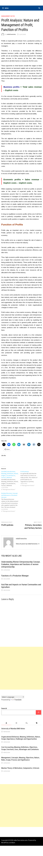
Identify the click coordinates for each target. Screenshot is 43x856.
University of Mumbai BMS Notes (13, 729)
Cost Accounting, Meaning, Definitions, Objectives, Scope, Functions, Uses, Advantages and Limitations (20, 748)
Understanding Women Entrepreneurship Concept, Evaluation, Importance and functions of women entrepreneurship (20, 564)
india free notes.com (21, 840)
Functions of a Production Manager (15, 575)
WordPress (5, 843)
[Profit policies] (30, 478)
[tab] (6, 723)
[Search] (38, 712)
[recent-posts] (16, 723)
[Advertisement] (21, 668)
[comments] (27, 723)
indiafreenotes (11, 34)
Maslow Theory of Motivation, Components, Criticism (20, 768)
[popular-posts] (6, 723)
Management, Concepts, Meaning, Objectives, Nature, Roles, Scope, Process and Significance (20, 759)
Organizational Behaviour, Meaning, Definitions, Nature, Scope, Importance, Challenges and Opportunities (20, 738)
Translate (17, 699)
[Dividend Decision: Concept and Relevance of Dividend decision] (10, 502)
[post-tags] (37, 723)
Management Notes (8, 16)
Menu (7, 8)
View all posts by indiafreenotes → (27, 544)
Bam (13, 843)
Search (4, 708)
